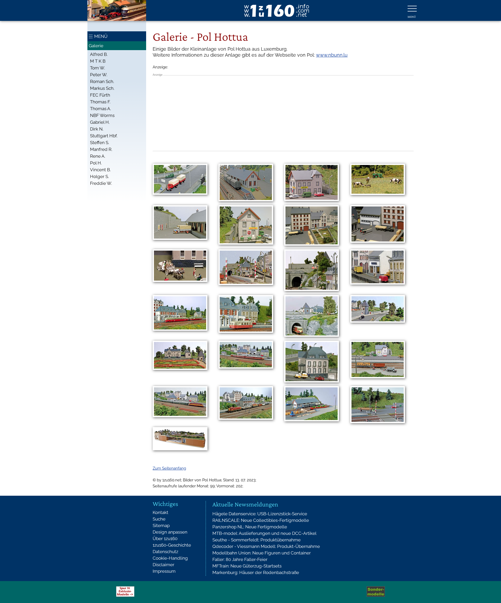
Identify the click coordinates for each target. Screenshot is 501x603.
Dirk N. (96, 129)
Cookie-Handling (170, 558)
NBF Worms (102, 115)
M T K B (97, 61)
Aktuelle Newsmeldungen (245, 504)
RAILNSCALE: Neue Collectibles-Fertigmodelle (260, 520)
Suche (159, 519)
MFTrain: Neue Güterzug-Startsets (247, 566)
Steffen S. (99, 142)
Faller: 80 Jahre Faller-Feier (239, 559)
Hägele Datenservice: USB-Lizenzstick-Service (259, 513)
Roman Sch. (102, 81)
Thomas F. (100, 101)
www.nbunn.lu (332, 55)
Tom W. (97, 67)
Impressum (164, 571)
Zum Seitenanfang (169, 468)
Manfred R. (101, 149)
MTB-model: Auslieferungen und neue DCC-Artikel (264, 533)
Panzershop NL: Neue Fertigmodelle (249, 526)
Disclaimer (163, 564)
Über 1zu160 (165, 538)
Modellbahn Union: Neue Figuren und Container (261, 552)
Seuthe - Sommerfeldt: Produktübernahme (256, 539)
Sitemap (161, 525)
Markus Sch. (102, 88)
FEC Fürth (100, 95)
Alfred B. (99, 54)
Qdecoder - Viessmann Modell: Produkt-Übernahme (266, 546)
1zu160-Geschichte (172, 545)
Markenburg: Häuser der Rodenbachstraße (255, 572)
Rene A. (97, 156)
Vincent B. (100, 169)
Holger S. (99, 176)
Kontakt (160, 512)
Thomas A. (100, 108)
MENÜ (101, 36)
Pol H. (96, 162)
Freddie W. (101, 183)
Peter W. (98, 74)
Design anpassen (170, 532)
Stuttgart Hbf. (103, 135)
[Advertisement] (283, 113)
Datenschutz (165, 551)
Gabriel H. (100, 122)
